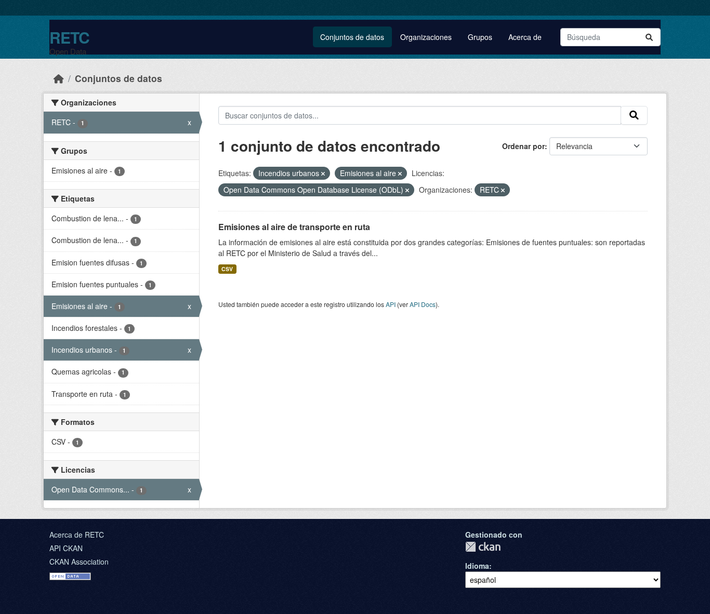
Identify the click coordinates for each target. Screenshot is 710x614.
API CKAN (66, 548)
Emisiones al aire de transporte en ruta (294, 227)
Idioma (477, 565)
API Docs (423, 304)
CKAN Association (79, 561)
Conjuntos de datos (352, 37)
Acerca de (525, 37)
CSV (227, 269)
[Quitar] (323, 173)
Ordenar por (523, 146)
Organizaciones (426, 37)
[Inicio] (59, 78)
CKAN (483, 546)
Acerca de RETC (76, 534)
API (391, 304)
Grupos (480, 37)
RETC (69, 37)
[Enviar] (649, 37)
